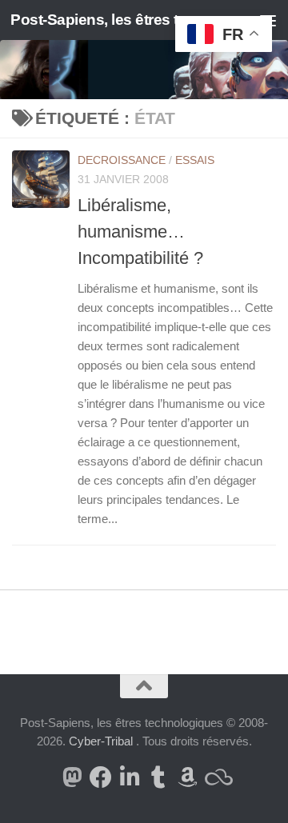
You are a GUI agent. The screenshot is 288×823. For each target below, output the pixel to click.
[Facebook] (101, 777)
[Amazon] (187, 777)
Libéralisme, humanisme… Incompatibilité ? (140, 231)
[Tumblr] (158, 777)
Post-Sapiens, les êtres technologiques (114, 19)
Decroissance (122, 160)
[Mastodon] (72, 777)
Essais (194, 160)
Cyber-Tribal (101, 741)
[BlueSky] (216, 777)
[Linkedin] (129, 777)
